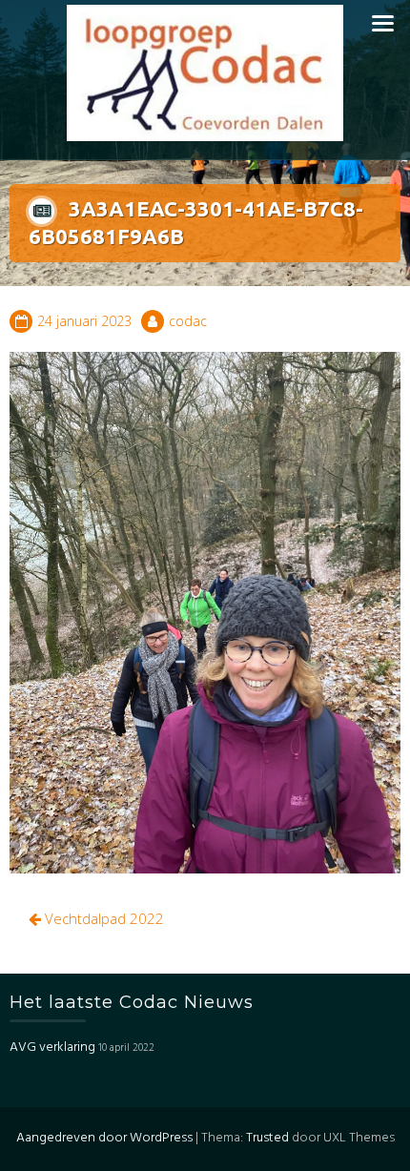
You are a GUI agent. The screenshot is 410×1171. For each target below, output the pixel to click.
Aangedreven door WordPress (104, 1138)
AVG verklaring (52, 1047)
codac (188, 321)
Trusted (267, 1138)
